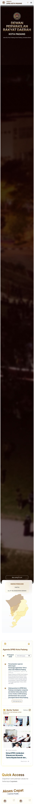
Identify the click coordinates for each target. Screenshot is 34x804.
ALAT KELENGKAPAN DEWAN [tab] (17, 591)
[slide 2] (18, 634)
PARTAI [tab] (17, 587)
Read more (24, 761)
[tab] (5, 644)
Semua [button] (25, 710)
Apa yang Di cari (17, 577)
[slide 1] (15, 634)
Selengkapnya (17, 701)
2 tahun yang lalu (12, 750)
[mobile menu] (31, 3)
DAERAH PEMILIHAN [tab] (17, 584)
